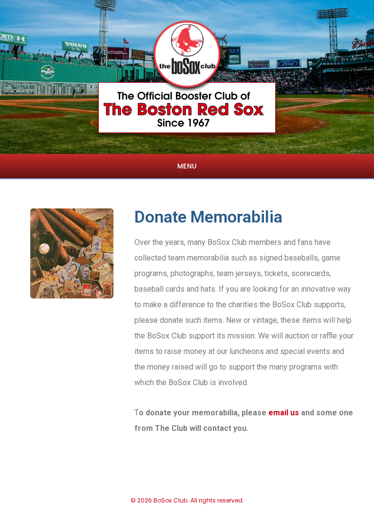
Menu (187, 166)
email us (283, 412)
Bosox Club (187, 56)
